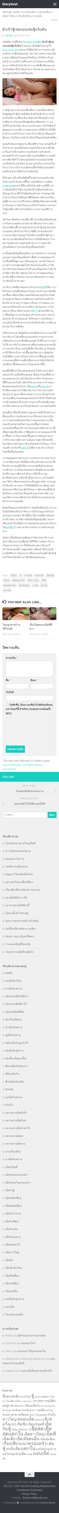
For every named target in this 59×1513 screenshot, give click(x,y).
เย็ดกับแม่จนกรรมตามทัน (31, 1335)
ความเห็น (12, 657)
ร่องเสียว (9, 527)
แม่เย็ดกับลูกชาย (14, 1298)
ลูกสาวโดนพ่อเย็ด (38, 1415)
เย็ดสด (6, 580)
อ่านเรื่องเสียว (29, 12)
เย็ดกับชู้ (6, 12)
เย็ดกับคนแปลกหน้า (16, 1174)
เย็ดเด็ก (9, 1260)
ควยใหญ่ (25, 1396)
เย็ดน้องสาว (24, 1429)
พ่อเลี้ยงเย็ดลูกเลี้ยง (15, 1058)
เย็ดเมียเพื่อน (24, 16)
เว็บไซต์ (10, 692)
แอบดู (29, 1454)
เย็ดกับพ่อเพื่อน (13, 1205)
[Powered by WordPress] (18, 1503)
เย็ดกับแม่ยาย (12, 1236)
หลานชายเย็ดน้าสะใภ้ (17, 1128)
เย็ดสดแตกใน (18, 580)
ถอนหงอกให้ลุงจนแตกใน (31, 1351)
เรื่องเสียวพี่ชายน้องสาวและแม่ (22, 889)
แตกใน (25, 447)
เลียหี (43, 287)
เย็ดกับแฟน (11, 1229)
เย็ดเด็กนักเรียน (13, 1267)
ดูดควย (34, 386)
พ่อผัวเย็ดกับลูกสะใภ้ (16, 1042)
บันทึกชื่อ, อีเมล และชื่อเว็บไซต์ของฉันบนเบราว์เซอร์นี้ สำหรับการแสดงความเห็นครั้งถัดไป (29, 709)
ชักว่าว (35, 310)
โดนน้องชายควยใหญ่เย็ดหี (20, 843)
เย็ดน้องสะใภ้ (12, 1244)
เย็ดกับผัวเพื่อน (13, 1197)
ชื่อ (8, 680)
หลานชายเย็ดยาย (15, 1143)
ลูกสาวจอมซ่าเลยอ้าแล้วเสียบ (22, 920)
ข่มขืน (16, 12)
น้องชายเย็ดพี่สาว (42, 1397)
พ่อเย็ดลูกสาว (29, 1410)
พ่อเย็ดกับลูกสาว (14, 1050)
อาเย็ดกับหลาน (13, 1159)
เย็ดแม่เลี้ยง (11, 1291)
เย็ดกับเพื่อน (45, 12)
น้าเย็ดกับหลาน (13, 1027)
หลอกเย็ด (39, 575)
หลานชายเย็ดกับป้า (16, 1112)
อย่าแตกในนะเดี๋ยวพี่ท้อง (19, 882)
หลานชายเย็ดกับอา (16, 1120)
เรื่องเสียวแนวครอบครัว (24, 1443)
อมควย (44, 386)
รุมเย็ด (41, 1410)
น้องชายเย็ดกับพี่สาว (16, 996)
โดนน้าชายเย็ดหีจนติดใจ (19, 951)
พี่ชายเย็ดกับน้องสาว (16, 1066)
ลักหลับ (9, 1089)
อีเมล (34, 680)
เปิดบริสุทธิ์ (11, 1167)
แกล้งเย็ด (13, 1449)
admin (9, 35)
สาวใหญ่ (28, 575)
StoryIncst (10, 4)
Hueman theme (47, 1502)
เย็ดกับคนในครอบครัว (18, 1182)
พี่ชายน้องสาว (18, 1406)
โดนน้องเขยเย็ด (14, 1314)
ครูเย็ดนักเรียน (13, 980)
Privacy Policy (29, 1493)
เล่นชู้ (35, 585)
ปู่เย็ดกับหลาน (13, 1034)
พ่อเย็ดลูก (17, 1410)
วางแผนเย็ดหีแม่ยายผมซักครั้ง (35, 1370)
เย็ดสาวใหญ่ (8, 16)
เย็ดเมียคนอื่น (10, 585)
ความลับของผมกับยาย (18, 850)
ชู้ (20, 575)
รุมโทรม (49, 1410)
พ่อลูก (8, 1410)
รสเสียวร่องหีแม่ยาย (16, 866)
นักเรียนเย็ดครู (13, 1019)
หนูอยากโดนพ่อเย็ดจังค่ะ (19, 874)
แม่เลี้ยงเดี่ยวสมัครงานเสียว (20, 928)
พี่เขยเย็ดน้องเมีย (14, 1081)
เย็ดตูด (14, 1429)
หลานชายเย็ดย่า (14, 1135)
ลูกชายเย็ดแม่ (20, 1414)
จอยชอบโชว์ (28, 1343)
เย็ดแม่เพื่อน (12, 1283)
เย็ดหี (44, 580)
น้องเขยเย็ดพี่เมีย (14, 1011)
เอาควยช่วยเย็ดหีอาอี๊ (17, 905)
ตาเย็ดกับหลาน (13, 988)
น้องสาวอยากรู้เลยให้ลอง (19, 936)
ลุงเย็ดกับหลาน (13, 1097)
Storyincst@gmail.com (35, 1497)
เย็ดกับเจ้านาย (13, 1213)
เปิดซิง (22, 1424)
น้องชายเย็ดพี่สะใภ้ (16, 1003)
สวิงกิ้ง (9, 1104)
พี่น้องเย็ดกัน (12, 1073)
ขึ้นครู (6, 1396)
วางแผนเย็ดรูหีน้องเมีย (17, 944)
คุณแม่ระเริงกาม (14, 858)
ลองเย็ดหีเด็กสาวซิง (16, 897)
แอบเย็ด (37, 16)
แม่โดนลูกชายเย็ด (14, 1453)
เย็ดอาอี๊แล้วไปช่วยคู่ (16, 913)
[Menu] (55, 4)
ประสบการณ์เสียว (32, 41)
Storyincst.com (10, 49)
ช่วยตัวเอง (7, 185)
